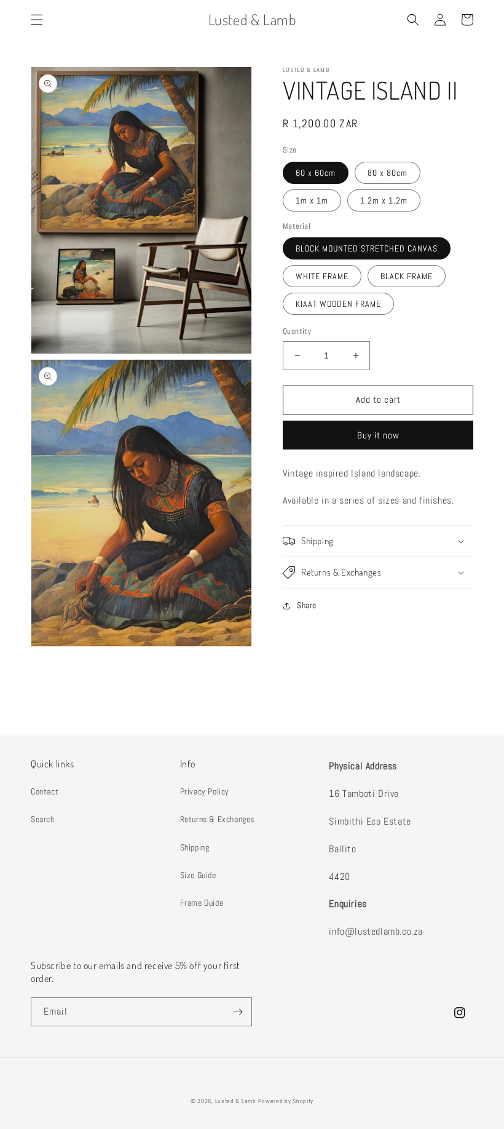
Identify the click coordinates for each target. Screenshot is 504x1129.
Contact (44, 791)
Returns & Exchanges (217, 819)
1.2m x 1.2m (384, 200)
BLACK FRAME (406, 276)
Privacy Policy (204, 791)
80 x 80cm (388, 172)
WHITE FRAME (322, 276)
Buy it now (378, 435)
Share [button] (307, 605)
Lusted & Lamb (235, 1101)
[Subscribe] (237, 1011)
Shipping (195, 847)
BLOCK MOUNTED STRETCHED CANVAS (367, 248)
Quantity (297, 331)
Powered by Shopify (285, 1101)
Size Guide (198, 875)
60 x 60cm (316, 172)
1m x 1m (312, 200)
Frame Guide (202, 902)
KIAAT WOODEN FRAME (338, 303)
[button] (36, 19)
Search (43, 819)
